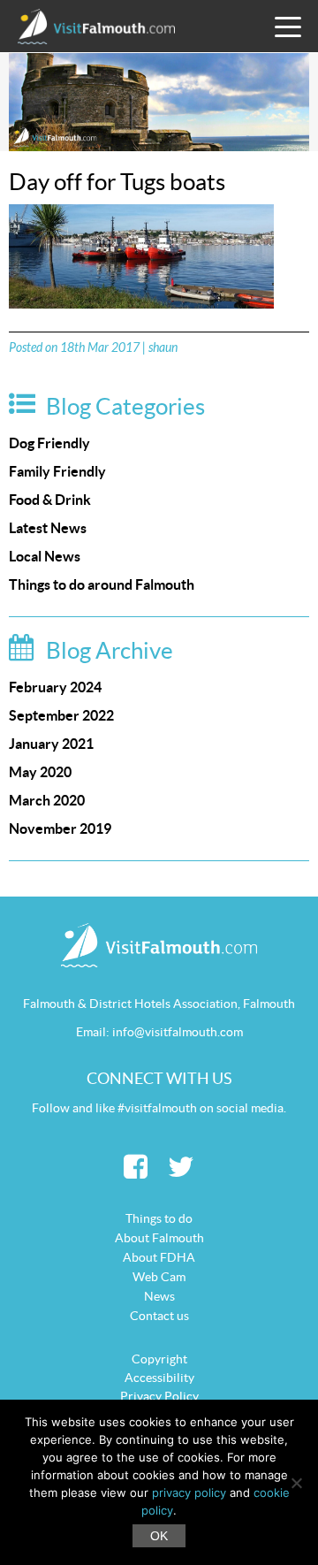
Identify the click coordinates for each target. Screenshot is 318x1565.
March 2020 (47, 800)
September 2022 (61, 715)
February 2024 (55, 687)
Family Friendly (57, 471)
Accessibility (159, 1377)
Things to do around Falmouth (101, 584)
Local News (44, 556)
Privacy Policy (159, 1396)
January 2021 (51, 744)
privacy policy (189, 1492)
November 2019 (60, 828)
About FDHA (159, 1257)
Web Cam (159, 1277)
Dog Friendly (49, 443)
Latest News (48, 528)
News (159, 1296)
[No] (296, 1483)
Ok (159, 1536)
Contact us (159, 1316)
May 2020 (40, 772)
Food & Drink (50, 500)
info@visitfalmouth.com (177, 1032)
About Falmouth (159, 1238)
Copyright (159, 1359)
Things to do (159, 1218)
